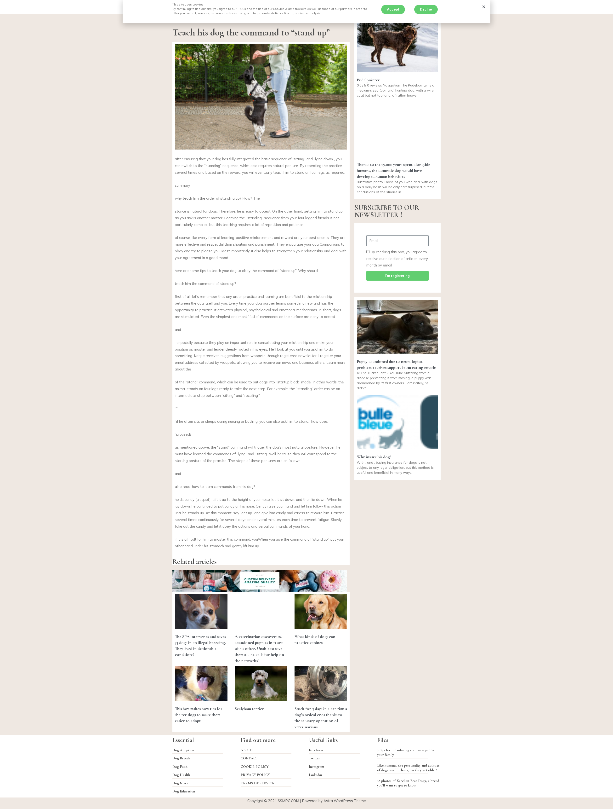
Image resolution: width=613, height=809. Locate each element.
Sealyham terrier (249, 708)
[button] (393, 9)
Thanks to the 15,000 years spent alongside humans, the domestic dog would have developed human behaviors (393, 170)
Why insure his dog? (374, 456)
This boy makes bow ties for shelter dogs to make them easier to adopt (198, 714)
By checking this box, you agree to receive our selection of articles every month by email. (397, 259)
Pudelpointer (368, 79)
